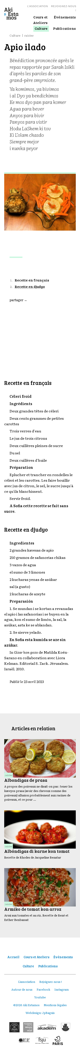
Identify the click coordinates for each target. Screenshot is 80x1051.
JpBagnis (48, 1013)
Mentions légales (55, 1005)
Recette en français (32, 280)
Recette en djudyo (30, 286)
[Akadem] (47, 1027)
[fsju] (42, 1040)
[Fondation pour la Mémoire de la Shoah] (28, 1027)
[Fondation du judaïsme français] (24, 1040)
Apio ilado (22, 267)
